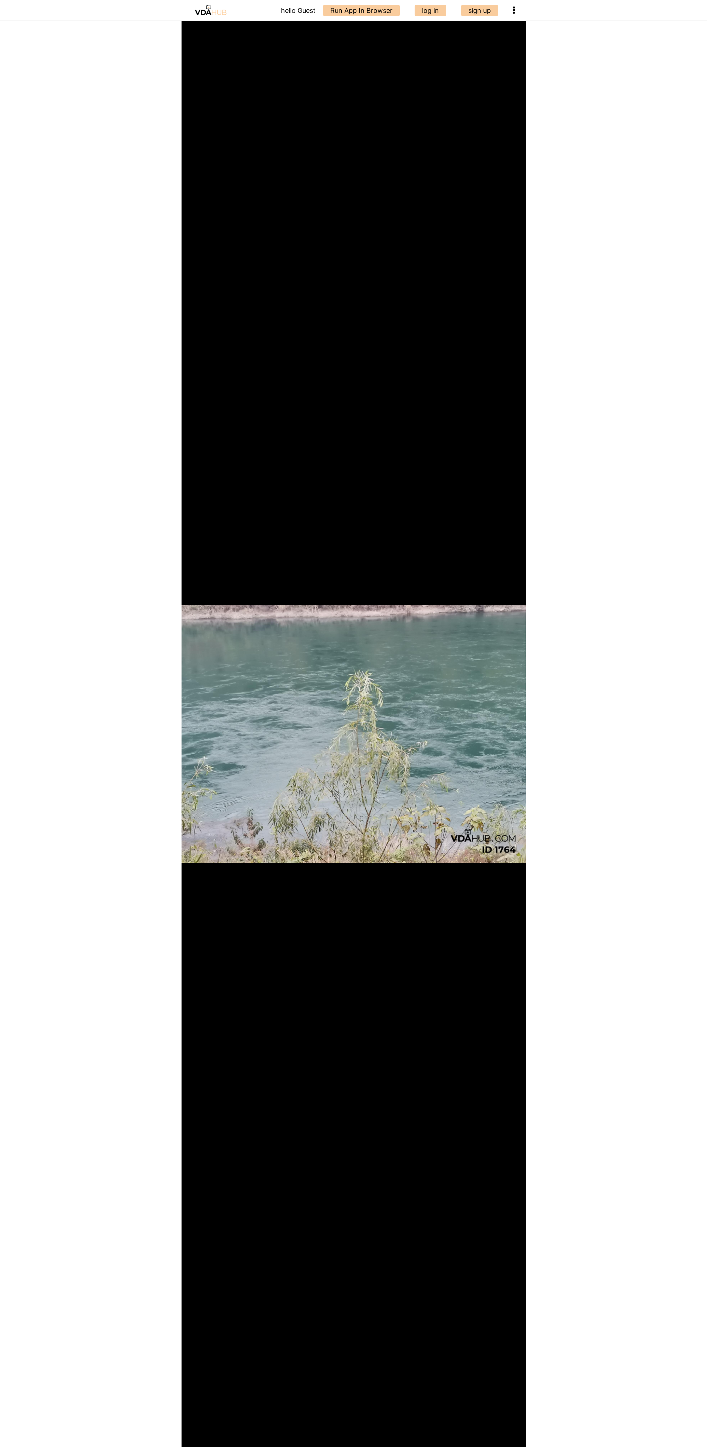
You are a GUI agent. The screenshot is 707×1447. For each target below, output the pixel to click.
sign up (479, 10)
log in (430, 10)
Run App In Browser (361, 10)
